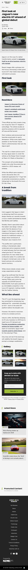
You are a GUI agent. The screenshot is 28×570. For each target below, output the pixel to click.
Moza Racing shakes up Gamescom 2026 (14, 423)
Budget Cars (14, 536)
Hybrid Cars (14, 515)
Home (3, 7)
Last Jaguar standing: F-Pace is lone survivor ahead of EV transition (15, 116)
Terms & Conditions (14, 542)
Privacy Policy (20, 399)
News (7, 7)
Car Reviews (14, 505)
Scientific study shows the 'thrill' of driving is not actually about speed (13, 458)
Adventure (14, 533)
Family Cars (14, 527)
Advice (14, 511)
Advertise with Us (14, 549)
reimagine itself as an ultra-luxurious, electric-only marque (14, 61)
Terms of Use (11, 399)
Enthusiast (14, 530)
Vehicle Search (14, 521)
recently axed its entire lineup (12, 331)
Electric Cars (14, 518)
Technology (14, 524)
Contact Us (14, 539)
